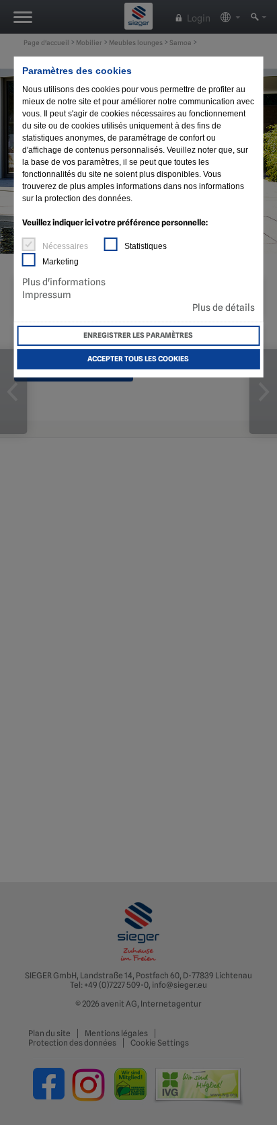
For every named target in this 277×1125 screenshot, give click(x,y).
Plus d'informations (64, 282)
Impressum (46, 294)
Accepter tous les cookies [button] (138, 359)
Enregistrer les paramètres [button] (138, 335)
